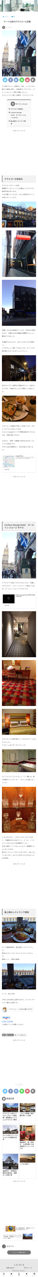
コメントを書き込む (19, 1252)
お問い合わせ (10, 1268)
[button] (33, 607)
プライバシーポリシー (19, 1271)
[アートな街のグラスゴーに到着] (16, 79)
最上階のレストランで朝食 (18, 122)
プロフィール (28, 1268)
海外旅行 (10, 1035)
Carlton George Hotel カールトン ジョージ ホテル (18, 115)
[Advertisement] (19, 151)
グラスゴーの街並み (17, 109)
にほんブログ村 (7, 1021)
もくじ (18, 103)
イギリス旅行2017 (21, 1035)
